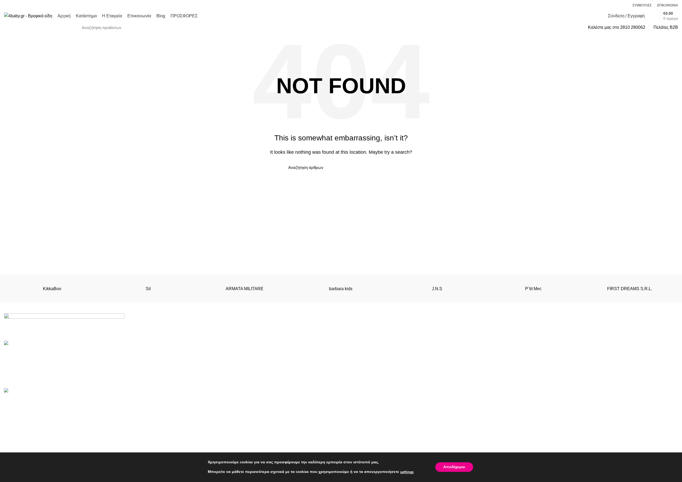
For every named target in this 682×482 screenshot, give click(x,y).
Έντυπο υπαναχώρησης (368, 422)
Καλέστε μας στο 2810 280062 (616, 27)
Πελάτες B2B (665, 27)
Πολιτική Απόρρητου (364, 412)
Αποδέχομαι (454, 467)
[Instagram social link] (624, 5)
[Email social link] (618, 5)
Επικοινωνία (527, 432)
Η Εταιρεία (525, 422)
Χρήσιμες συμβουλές (365, 442)
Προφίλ (352, 432)
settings (407, 472)
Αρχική (522, 402)
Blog (519, 442)
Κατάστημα (525, 412)
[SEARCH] (575, 27)
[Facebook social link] (612, 5)
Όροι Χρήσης (357, 402)
